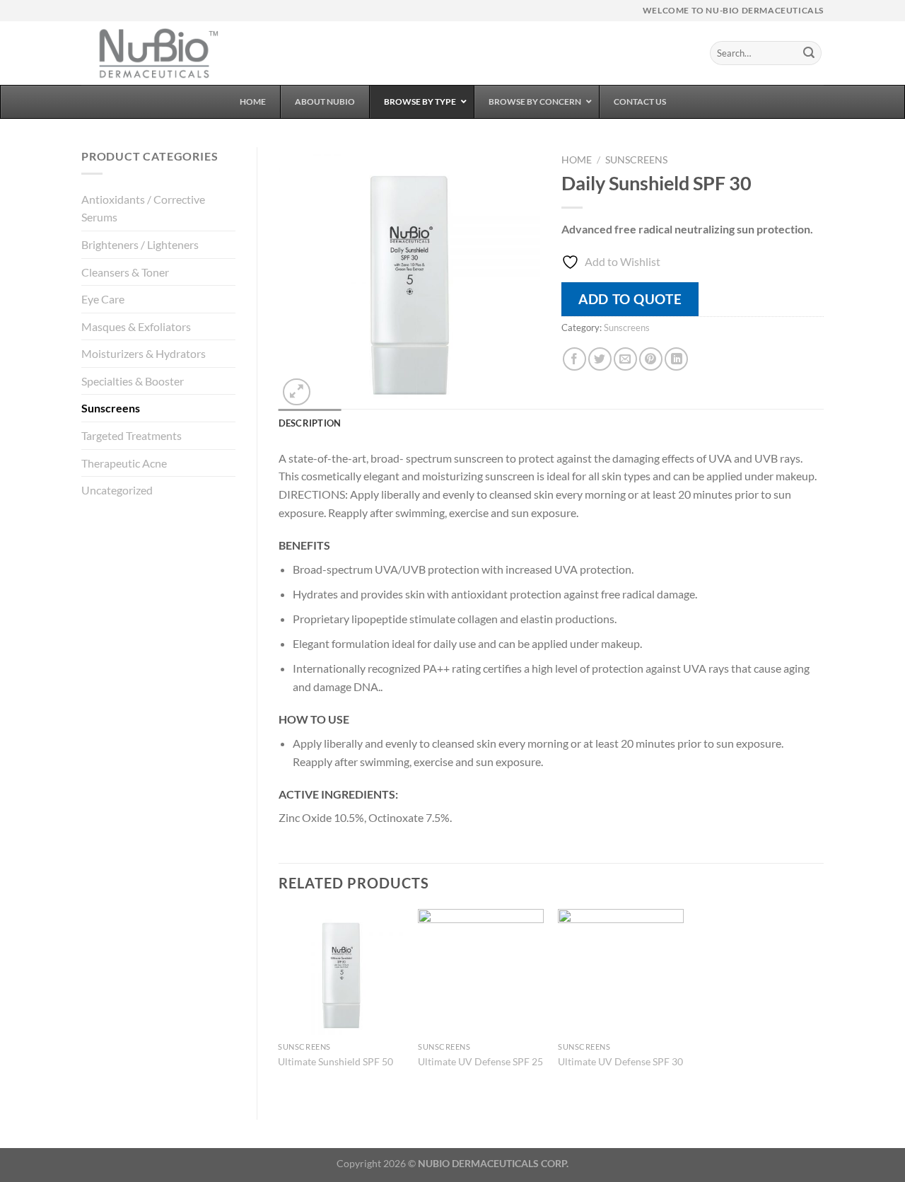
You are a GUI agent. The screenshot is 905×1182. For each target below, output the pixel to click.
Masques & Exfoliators (136, 326)
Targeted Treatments (131, 435)
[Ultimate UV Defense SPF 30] (621, 972)
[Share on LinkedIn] (676, 359)
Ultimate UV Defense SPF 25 (480, 1061)
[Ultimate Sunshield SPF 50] (341, 972)
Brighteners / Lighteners (140, 244)
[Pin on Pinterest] (650, 359)
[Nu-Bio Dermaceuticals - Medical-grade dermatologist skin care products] (152, 53)
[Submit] (809, 53)
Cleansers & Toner (125, 272)
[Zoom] (296, 392)
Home (576, 160)
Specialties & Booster (132, 381)
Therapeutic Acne (124, 463)
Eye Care (102, 299)
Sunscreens (110, 408)
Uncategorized (117, 490)
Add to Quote (630, 299)
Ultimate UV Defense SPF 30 (620, 1061)
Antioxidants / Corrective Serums (143, 208)
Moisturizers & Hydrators (143, 353)
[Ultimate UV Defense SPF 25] (481, 972)
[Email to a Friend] (625, 359)
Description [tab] (310, 423)
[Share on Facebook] (574, 359)
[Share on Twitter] (600, 359)
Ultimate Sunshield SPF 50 (335, 1061)
